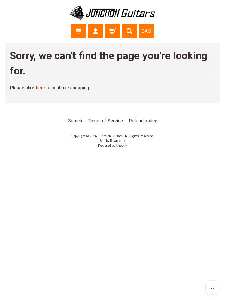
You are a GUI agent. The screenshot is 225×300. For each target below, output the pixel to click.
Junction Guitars (110, 136)
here (40, 88)
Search (75, 121)
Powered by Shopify (112, 146)
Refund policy (143, 121)
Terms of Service (105, 121)
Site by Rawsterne (112, 141)
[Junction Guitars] (112, 17)
